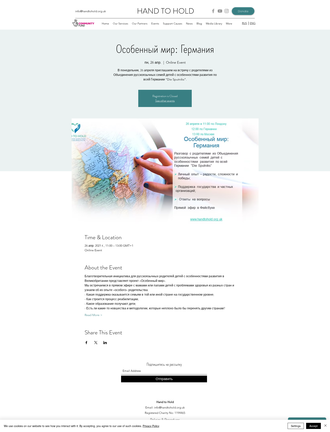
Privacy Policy (151, 426)
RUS (244, 23)
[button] (139, 23)
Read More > (93, 315)
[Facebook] (213, 11)
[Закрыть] (325, 426)
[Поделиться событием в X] (96, 342)
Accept (313, 426)
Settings (296, 426)
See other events (165, 100)
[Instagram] (226, 11)
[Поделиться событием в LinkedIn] (105, 342)
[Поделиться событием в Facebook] (86, 342)
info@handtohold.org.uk (90, 11)
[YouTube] (220, 11)
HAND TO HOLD (165, 11)
